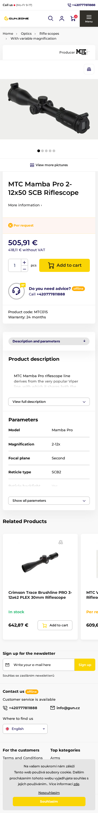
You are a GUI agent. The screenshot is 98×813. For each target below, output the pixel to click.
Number (14, 265)
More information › (25, 205)
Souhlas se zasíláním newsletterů (28, 675)
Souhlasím (49, 801)
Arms (55, 758)
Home (8, 33)
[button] (50, 18)
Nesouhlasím (49, 793)
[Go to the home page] (16, 18)
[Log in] (61, 18)
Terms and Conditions (23, 758)
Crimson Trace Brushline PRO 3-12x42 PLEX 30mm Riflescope (40, 595)
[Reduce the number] (24, 268)
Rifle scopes (49, 33)
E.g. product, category (35, 40)
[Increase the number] (24, 262)
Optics (26, 33)
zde (76, 784)
